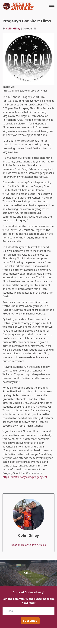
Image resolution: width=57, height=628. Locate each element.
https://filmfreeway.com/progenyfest (25, 477)
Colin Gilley (13, 28)
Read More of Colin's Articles (28, 545)
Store (28, 573)
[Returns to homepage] (18, 6)
